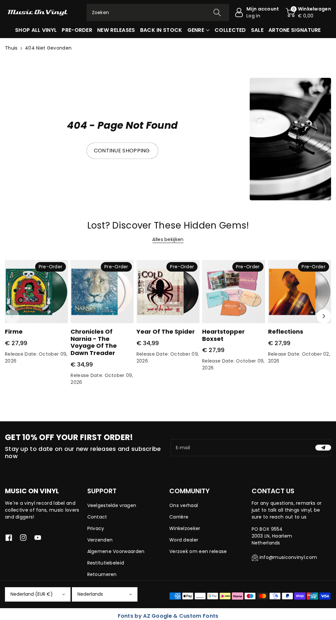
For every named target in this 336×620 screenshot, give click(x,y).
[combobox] (158, 12)
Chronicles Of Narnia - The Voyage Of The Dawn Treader (94, 342)
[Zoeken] (217, 12)
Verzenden (100, 540)
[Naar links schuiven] (12, 316)
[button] (308, 12)
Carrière (178, 517)
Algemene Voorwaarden (116, 551)
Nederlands (90, 594)
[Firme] (36, 291)
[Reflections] (299, 291)
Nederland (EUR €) (31, 594)
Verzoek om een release (198, 551)
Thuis (11, 48)
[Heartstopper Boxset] (233, 291)
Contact (97, 517)
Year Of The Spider (165, 331)
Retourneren (102, 574)
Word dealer (183, 540)
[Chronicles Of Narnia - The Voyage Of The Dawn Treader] (102, 291)
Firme (14, 331)
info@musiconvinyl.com (288, 557)
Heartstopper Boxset (223, 335)
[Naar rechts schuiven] (324, 316)
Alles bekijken (167, 239)
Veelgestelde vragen (111, 505)
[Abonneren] (323, 448)
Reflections (285, 331)
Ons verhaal (183, 505)
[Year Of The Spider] (168, 291)
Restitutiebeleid (105, 563)
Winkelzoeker (184, 528)
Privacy (95, 528)
